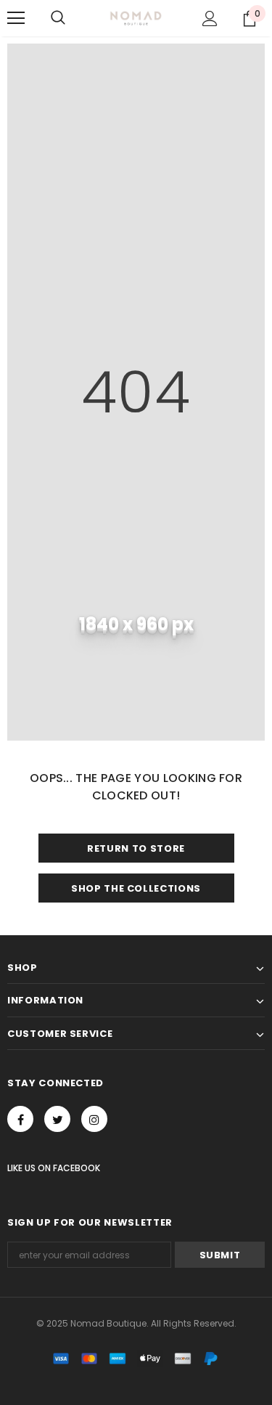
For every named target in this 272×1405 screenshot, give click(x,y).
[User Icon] (210, 18)
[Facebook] (20, 1119)
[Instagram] (94, 1119)
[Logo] (136, 17)
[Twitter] (57, 1119)
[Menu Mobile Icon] (16, 18)
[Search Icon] (58, 18)
